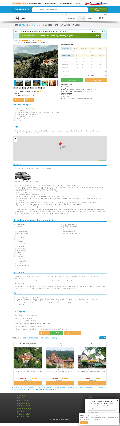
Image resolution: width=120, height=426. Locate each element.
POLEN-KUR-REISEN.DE (22, 400)
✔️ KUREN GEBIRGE (22, 389)
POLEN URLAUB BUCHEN (19, 3)
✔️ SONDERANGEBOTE (31, 387)
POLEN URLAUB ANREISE (66, 3)
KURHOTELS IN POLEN (22, 407)
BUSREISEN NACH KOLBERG (23, 403)
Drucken (20, 100)
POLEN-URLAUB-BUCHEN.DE (24, 399)
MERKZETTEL (94, 14)
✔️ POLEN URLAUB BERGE (35, 389)
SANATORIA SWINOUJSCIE (23, 416)
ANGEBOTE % (79, 3)
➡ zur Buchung (72, 80)
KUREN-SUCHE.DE (21, 397)
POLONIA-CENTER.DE (22, 395)
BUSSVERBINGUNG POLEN (23, 410)
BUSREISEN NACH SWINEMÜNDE (25, 402)
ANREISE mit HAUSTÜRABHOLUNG (84, 387)
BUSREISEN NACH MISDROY (23, 405)
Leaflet (100, 160)
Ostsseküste (71, 19)
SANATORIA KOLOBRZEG (23, 415)
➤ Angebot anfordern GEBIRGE (98, 9)
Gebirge (81, 19)
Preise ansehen (28, 383)
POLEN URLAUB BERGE (50, 3)
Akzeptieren (84, 423)
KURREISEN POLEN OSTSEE (23, 413)
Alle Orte (90, 19)
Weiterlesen (38, 40)
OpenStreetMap (104, 160)
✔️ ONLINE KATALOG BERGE (50, 389)
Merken (30, 100)
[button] (60, 145)
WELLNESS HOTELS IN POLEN (24, 408)
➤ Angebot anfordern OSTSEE (22, 9)
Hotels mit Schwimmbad (44, 387)
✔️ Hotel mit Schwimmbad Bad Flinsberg (63, 387)
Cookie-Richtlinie (97, 419)
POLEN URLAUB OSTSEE (35, 3)
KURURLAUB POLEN (21, 411)
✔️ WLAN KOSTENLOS (18, 387)
